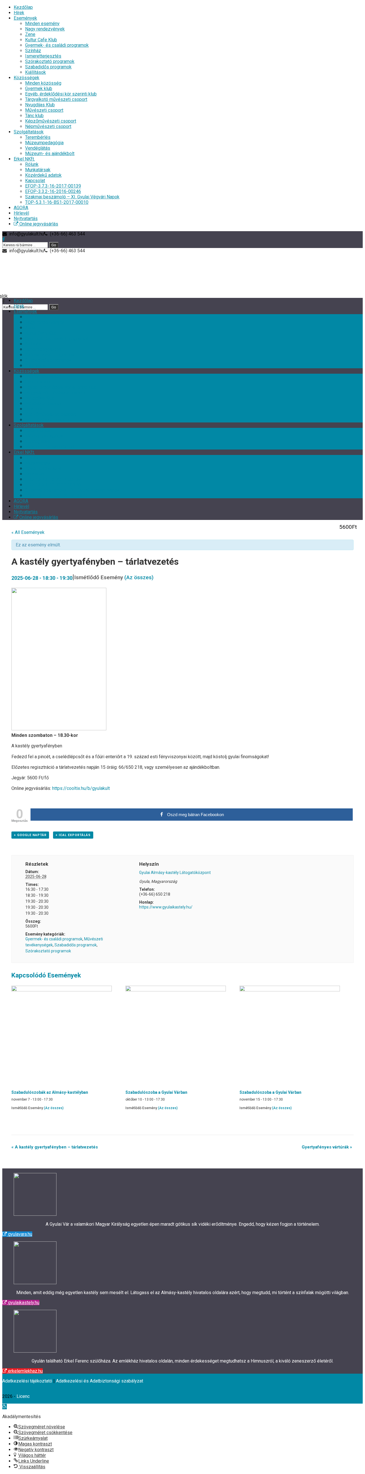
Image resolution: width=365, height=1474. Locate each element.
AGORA (21, 207)
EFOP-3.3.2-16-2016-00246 (53, 191)
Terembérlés (37, 137)
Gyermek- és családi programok (57, 45)
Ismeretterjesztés (43, 56)
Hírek (19, 12)
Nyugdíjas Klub (40, 104)
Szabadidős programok (48, 67)
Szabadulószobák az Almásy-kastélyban (49, 1092)
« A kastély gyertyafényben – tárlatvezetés (54, 1147)
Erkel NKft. (24, 159)
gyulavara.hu (19, 1234)
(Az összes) (138, 577)
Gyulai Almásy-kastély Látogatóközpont (175, 872)
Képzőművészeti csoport (50, 121)
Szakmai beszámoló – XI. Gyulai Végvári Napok (72, 197)
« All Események (27, 532)
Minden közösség (43, 83)
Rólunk (31, 164)
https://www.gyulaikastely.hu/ (165, 907)
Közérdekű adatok (43, 175)
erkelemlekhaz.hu (25, 1371)
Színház (33, 50)
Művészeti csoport (44, 110)
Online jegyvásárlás (38, 224)
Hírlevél (21, 213)
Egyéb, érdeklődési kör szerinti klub (61, 94)
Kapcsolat (35, 180)
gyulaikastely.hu (23, 1302)
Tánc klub (34, 115)
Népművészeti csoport (48, 126)
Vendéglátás (37, 148)
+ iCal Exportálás (73, 835)
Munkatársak (37, 169)
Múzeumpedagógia (44, 142)
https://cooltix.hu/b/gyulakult (81, 788)
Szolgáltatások (29, 132)
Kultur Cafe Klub (41, 39)
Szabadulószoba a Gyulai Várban (156, 1092)
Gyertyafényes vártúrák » (327, 1147)
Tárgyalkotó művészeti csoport (56, 99)
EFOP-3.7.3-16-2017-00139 (53, 186)
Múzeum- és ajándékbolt (49, 153)
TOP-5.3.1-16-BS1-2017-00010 (56, 202)
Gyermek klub (38, 88)
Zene (30, 34)
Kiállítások (35, 72)
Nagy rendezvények (45, 29)
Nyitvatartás (26, 218)
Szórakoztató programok (49, 61)
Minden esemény (42, 23)
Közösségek (26, 77)
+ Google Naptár (30, 835)
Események (25, 18)
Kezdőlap (23, 7)
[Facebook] (3, 239)
